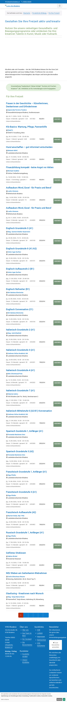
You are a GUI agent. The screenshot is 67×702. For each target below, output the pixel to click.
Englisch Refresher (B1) (18, 289)
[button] (55, 645)
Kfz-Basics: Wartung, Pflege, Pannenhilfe (26, 126)
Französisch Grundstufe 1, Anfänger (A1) (26, 471)
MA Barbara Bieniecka (15, 292)
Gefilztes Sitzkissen (16, 552)
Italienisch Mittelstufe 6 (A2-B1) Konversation (29, 410)
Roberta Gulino (13, 394)
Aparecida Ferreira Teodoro (17, 110)
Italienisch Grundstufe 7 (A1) (20, 390)
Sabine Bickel (12, 556)
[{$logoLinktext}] (12, 6)
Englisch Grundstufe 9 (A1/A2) (21, 248)
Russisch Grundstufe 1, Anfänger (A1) (25, 532)
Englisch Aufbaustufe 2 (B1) (20, 268)
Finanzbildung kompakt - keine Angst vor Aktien (30, 167)
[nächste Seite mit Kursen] (46, 615)
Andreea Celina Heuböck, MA (18, 353)
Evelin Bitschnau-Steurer (16, 577)
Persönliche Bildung (39, 13)
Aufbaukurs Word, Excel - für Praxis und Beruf (28, 187)
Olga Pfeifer (12, 475)
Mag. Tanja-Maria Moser (16, 597)
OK (64, 699)
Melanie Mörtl (12, 150)
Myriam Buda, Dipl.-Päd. (16, 516)
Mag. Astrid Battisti (14, 333)
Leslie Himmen (13, 191)
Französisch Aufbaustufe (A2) (21, 512)
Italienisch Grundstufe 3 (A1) (20, 349)
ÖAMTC (10, 130)
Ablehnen (59, 699)
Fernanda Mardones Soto (16, 434)
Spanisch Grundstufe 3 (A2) (20, 451)
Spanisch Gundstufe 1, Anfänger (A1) (24, 431)
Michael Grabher (13, 171)
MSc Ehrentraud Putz (15, 374)
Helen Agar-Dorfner (14, 252)
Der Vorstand (26, 639)
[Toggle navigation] (59, 5)
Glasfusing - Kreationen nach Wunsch (25, 593)
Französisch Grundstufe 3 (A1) (21, 492)
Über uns (25, 630)
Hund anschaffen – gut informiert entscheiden (29, 147)
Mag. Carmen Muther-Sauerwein (19, 232)
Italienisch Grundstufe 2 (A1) (20, 329)
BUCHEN (57, 119)
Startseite (26, 13)
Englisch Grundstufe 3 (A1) (19, 228)
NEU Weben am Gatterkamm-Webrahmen (26, 573)
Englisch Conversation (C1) (19, 309)
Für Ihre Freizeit (54, 13)
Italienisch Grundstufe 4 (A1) (20, 370)
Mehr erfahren (5, 699)
